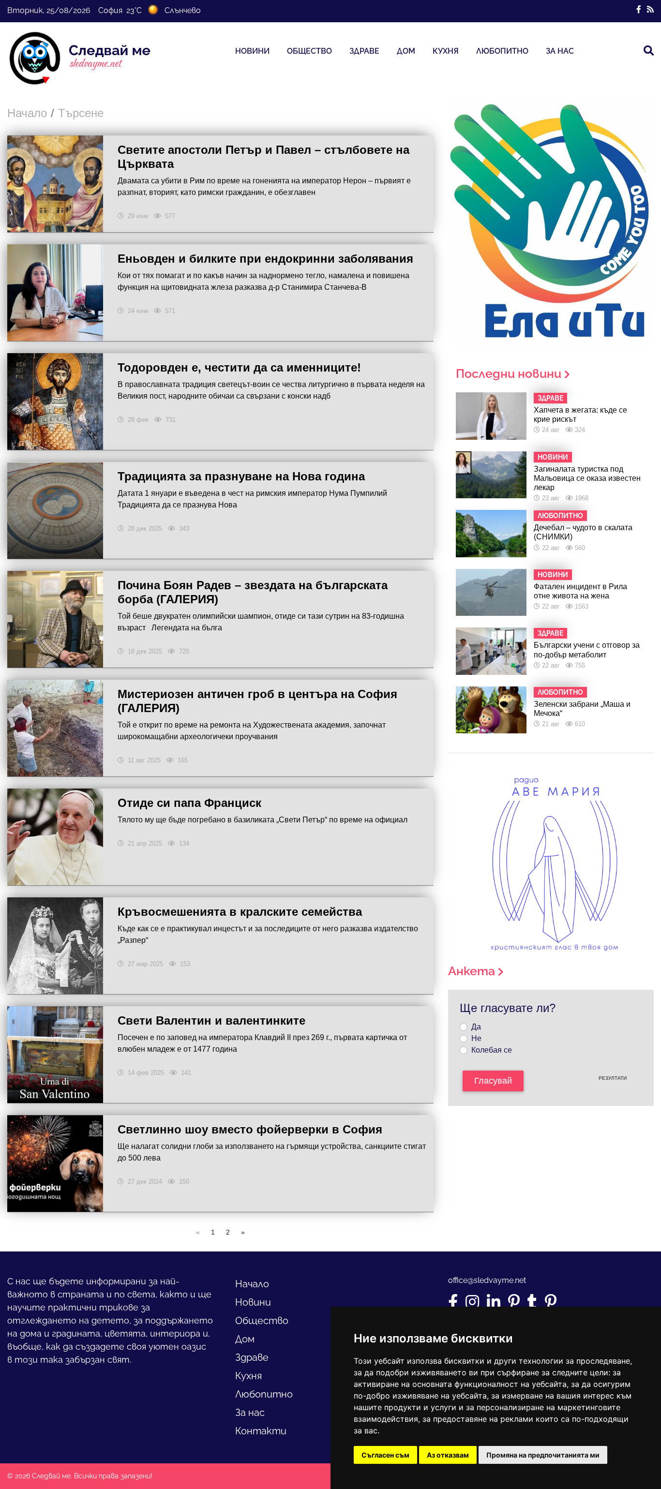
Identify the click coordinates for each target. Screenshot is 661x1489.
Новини (252, 51)
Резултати (613, 1078)
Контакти (260, 1431)
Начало (27, 112)
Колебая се (491, 1050)
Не (476, 1038)
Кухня (446, 51)
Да (476, 1027)
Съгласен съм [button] (385, 1455)
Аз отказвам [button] (448, 1455)
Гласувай (493, 1081)
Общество (309, 51)
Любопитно (502, 51)
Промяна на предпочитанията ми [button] (543, 1455)
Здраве (364, 51)
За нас (560, 51)
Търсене (81, 112)
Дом (406, 51)
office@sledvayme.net (487, 1280)
